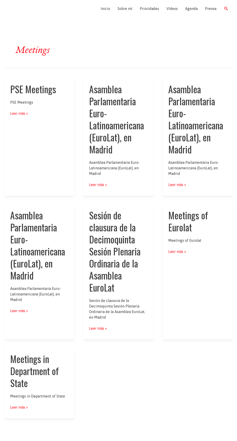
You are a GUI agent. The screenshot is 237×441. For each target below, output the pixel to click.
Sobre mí (125, 8)
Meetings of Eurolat (188, 221)
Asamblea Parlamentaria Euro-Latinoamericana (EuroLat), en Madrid (116, 119)
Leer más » (19, 113)
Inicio (105, 8)
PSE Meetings (33, 89)
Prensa (210, 8)
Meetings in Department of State (34, 371)
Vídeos (172, 8)
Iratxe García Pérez (32, 9)
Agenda (191, 8)
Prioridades (149, 8)
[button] (226, 8)
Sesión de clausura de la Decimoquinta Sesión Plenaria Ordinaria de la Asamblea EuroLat (114, 251)
